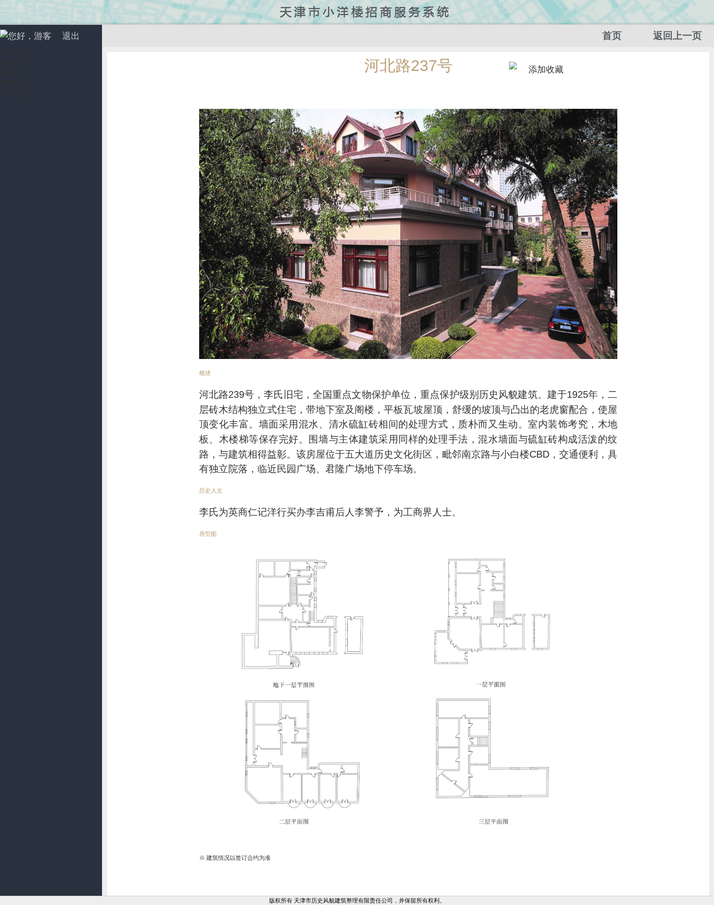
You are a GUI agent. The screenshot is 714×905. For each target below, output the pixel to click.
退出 (71, 36)
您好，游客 (29, 36)
